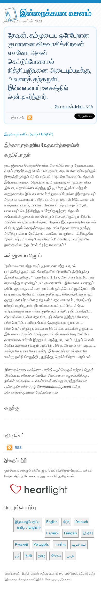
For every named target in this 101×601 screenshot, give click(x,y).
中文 (66, 522)
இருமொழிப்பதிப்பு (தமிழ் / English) (28, 134)
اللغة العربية (79, 544)
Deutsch (81, 522)
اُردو (17, 556)
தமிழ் (41, 556)
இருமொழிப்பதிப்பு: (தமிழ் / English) (28, 524)
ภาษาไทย (60, 544)
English (51, 522)
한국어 (88, 533)
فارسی (70, 556)
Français (70, 533)
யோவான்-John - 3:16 (74, 106)
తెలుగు (56, 556)
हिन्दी (28, 556)
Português (41, 544)
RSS (18, 448)
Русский (21, 544)
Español (52, 533)
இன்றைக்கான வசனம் (55, 12)
